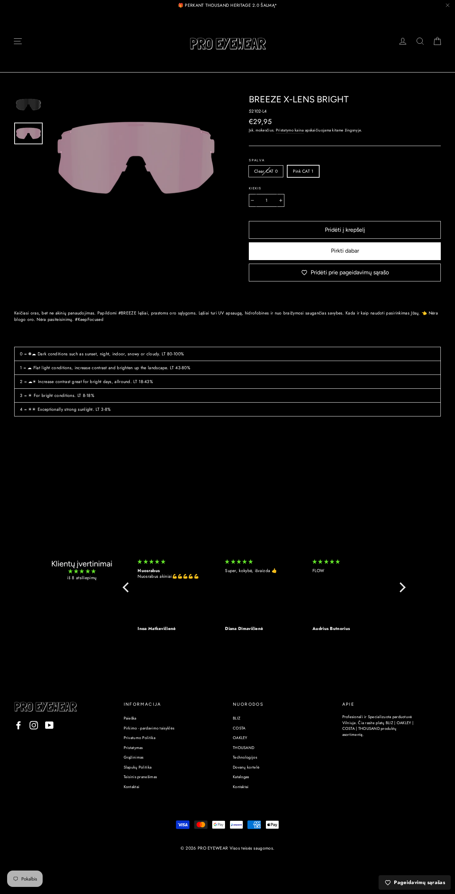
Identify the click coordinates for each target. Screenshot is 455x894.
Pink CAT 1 (303, 171)
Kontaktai (132, 787)
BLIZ (236, 718)
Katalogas (241, 777)
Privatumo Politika (139, 737)
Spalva (257, 160)
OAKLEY (240, 737)
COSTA (239, 728)
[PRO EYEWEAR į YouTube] (49, 725)
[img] (82, 571)
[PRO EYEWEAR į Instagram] (34, 725)
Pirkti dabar (345, 250)
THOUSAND (243, 747)
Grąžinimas (134, 757)
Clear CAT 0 (266, 171)
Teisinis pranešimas (140, 777)
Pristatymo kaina (290, 130)
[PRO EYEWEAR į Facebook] (18, 725)
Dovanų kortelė (246, 767)
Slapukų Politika (138, 767)
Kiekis (255, 188)
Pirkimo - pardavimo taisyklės (149, 728)
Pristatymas (133, 747)
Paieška (130, 718)
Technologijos (245, 757)
